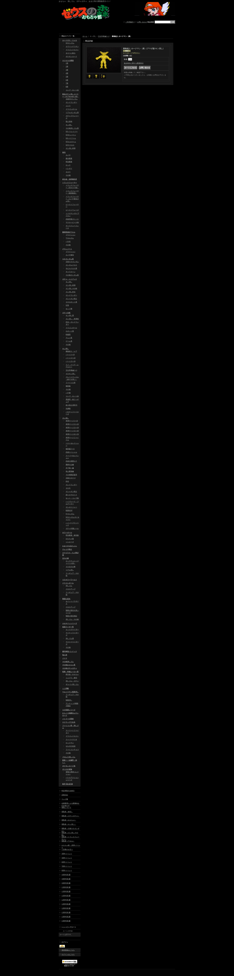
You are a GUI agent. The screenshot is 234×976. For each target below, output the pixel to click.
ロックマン (70, 743)
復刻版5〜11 (70, 449)
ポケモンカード (71, 56)
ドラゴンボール (71, 109)
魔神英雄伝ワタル (68, 232)
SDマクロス (70, 145)
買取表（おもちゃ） (68, 820)
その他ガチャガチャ (69, 668)
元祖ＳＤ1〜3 (70, 478)
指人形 (64, 655)
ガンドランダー (71, 102)
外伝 (67, 481)
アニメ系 (69, 338)
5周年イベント (66, 858)
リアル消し (70, 570)
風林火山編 (70, 465)
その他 (68, 175)
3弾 (67, 70)
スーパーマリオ (71, 739)
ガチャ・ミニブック (69, 279)
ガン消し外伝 (70, 292)
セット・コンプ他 (72, 498)
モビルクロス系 (71, 268)
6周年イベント (66, 862)
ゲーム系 (69, 341)
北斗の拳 (65, 558)
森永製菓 (69, 158)
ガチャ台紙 (66, 313)
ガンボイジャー (71, 507)
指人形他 (69, 121)
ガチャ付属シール (72, 528)
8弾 (67, 87)
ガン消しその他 (71, 288)
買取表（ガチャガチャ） (70, 816)
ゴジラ (68, 106)
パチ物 (68, 393)
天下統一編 (70, 468)
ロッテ (68, 165)
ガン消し (65, 418)
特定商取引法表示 (67, 791)
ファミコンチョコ (72, 749)
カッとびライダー (72, 629)
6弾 (67, 80)
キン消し (69, 125)
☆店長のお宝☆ (67, 849)
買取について (66, 807)
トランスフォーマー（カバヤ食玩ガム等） (72, 199)
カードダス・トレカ (69, 40)
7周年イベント (66, 866)
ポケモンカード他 (68, 766)
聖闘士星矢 (66, 599)
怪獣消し (69, 700)
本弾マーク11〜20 (72, 424)
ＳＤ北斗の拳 (70, 567)
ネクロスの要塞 (68, 60)
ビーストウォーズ (72, 210)
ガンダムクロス (71, 265)
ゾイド (64, 658)
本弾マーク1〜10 (72, 421)
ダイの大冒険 (67, 769)
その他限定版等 (71, 475)
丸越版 (68, 408)
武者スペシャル (71, 452)
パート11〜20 (70, 358)
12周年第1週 (65, 900)
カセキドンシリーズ (69, 623)
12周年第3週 (65, 908)
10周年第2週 (65, 879)
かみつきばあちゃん (69, 546)
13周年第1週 (65, 912)
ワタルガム (70, 238)
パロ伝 (68, 241)
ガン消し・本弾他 (72, 319)
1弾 (67, 63)
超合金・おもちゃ (72, 674)
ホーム (84, 36)
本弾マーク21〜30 (72, 428)
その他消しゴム (68, 662)
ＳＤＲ (68, 488)
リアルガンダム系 (72, 113)
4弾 (67, 73)
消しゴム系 (70, 638)
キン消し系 (70, 315)
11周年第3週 (65, 896)
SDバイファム (71, 138)
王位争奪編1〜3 (71, 370)
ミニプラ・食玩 (71, 678)
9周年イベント (66, 870)
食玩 (64, 152)
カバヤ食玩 (70, 255)
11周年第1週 (65, 887)
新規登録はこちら (68, 950)
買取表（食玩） (67, 812)
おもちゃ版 (70, 539)
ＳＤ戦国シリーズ (68, 710)
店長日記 (64, 795)
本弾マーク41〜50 (72, 434)
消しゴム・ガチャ (72, 681)
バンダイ (69, 168)
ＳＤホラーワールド (69, 580)
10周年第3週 (65, 883)
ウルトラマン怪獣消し (70, 692)
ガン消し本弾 (70, 148)
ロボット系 (70, 331)
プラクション (70, 235)
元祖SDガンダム (72, 99)
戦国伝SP (69, 510)
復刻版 (68, 386)
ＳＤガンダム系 (68, 259)
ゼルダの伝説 (70, 746)
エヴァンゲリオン (72, 46)
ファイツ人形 (70, 383)
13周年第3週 (65, 921)
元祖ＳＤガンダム (72, 262)
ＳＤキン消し (70, 374)
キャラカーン (70, 272)
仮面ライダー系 (68, 627)
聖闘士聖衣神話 (71, 616)
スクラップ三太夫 (68, 722)
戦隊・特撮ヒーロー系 (70, 672)
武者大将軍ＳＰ (71, 461)
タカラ (68, 172)
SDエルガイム (71, 142)
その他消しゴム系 (72, 128)
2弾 (67, 66)
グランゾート (67, 249)
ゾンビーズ (70, 542)
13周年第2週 (65, 917)
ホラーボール (67, 533)
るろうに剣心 (70, 53)
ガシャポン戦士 (71, 299)
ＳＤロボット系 (71, 302)
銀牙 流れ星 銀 (67, 784)
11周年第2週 (65, 891)
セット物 (69, 309)
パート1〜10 (70, 355)
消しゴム (69, 586)
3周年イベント (66, 854)
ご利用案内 (129, 22)
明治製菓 (69, 162)
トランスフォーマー (69, 183)
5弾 (67, 77)
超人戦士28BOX (71, 405)
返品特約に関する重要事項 (133, 63)
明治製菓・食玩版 (72, 535)
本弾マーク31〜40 (72, 431)
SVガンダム (70, 514)
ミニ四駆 (65, 688)
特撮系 (68, 334)
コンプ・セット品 (72, 90)
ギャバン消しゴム (72, 684)
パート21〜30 (70, 361)
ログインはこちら (68, 954)
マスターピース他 (72, 222)
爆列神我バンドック (69, 651)
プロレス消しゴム (68, 757)
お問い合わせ (142, 22)
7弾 (67, 83)
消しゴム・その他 (72, 619)
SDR (67, 305)
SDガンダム (70, 43)
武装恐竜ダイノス (72, 219)
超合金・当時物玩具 (69, 179)
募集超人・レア (71, 351)
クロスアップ (70, 589)
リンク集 (64, 799)
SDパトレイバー (72, 131)
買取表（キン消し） (68, 824)
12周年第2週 (65, 904)
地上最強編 (70, 471)
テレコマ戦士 (67, 549)
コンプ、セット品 (72, 396)
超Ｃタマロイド (71, 495)
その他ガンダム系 (72, 275)
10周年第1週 (65, 875)
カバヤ (68, 155)
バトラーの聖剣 (68, 719)
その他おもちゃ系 (68, 665)
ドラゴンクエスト (72, 50)
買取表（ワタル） (67, 841)
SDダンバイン (71, 135)
